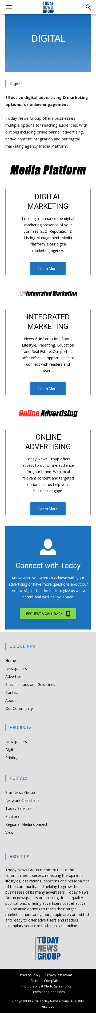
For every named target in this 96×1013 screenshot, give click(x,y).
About (10, 700)
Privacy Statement (58, 975)
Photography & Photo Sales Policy (46, 986)
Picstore (12, 816)
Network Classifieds (22, 800)
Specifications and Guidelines (30, 684)
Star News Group (20, 792)
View (9, 832)
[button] (8, 7)
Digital (10, 749)
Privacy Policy (30, 975)
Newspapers (16, 668)
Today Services (18, 808)
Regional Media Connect (26, 824)
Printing (11, 757)
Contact (12, 692)
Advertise (13, 676)
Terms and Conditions (48, 992)
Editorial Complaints (46, 980)
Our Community (19, 708)
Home (10, 660)
